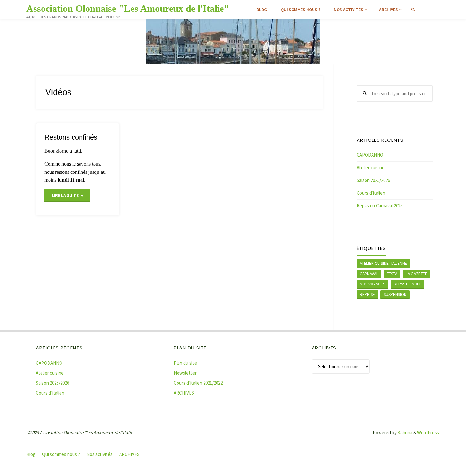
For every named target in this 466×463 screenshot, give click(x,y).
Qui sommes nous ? (61, 454)
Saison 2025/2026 (373, 180)
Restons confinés (70, 137)
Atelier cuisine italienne (383, 263)
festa (392, 274)
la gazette (416, 274)
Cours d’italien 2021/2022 (198, 383)
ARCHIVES (184, 393)
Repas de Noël (407, 284)
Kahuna (404, 432)
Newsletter (185, 373)
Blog (31, 454)
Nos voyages (372, 284)
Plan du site (185, 363)
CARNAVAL (369, 274)
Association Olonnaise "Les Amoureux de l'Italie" (127, 8)
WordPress (428, 432)
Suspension (395, 294)
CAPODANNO (370, 155)
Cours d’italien (371, 193)
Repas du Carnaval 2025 (380, 206)
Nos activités (100, 454)
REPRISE (367, 294)
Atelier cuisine (371, 168)
